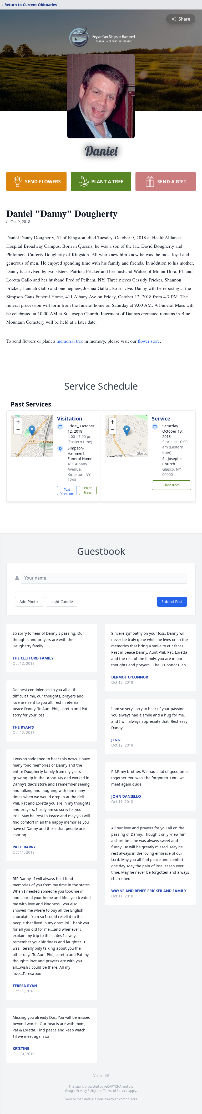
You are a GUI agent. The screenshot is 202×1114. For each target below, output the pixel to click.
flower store (149, 341)
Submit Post (172, 601)
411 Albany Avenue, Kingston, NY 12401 (79, 471)
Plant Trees (88, 490)
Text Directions (66, 491)
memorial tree (70, 341)
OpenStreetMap (106, 1099)
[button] (32, 430)
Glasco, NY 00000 (171, 472)
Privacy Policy (86, 1090)
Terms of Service (115, 1090)
